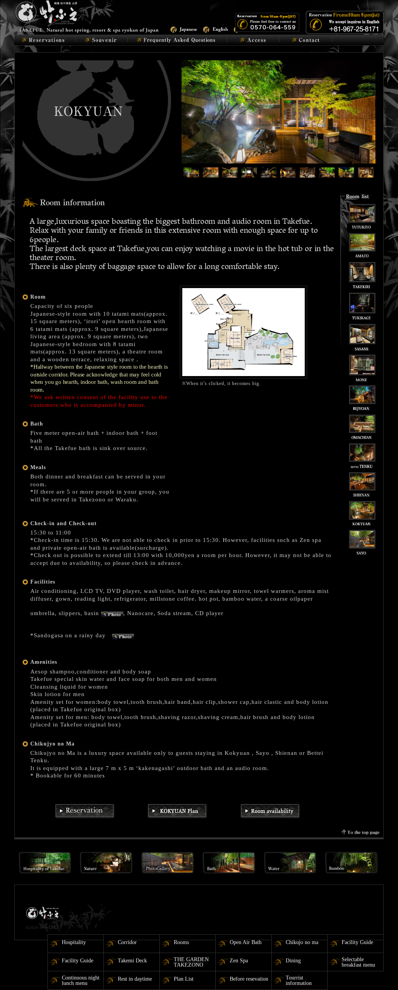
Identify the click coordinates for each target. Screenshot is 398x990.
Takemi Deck (132, 961)
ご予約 (44, 40)
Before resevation (249, 979)
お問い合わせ (305, 40)
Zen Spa (239, 961)
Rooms (181, 942)
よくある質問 (177, 40)
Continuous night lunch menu (81, 980)
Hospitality (74, 942)
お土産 (101, 40)
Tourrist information (299, 980)
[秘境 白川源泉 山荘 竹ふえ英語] (87, 16)
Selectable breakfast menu (358, 962)
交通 (253, 40)
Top (379, 971)
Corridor (127, 942)
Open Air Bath (246, 942)
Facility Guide (357, 942)
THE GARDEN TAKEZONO (191, 962)
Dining (293, 961)
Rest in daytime (135, 979)
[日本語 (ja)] (183, 29)
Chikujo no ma (302, 942)
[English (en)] (216, 29)
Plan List (184, 979)
